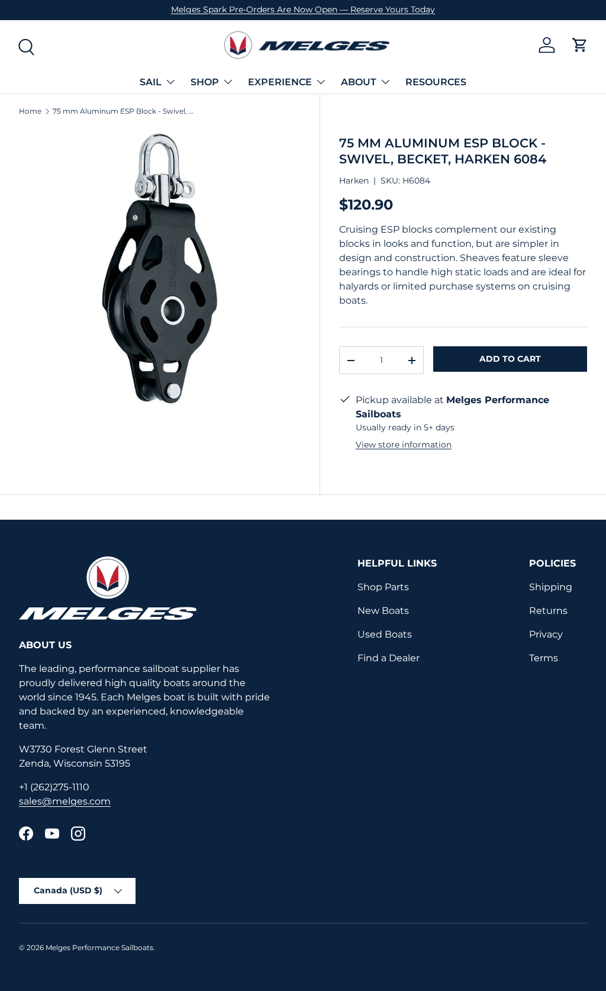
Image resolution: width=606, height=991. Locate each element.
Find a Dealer (388, 658)
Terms (543, 658)
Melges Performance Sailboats (99, 947)
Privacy (546, 634)
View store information (404, 444)
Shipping (550, 587)
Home (30, 111)
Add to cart (510, 358)
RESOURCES (435, 82)
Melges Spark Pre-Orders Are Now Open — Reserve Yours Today (303, 9)
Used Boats (384, 634)
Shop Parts (383, 587)
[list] (160, 269)
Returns (548, 610)
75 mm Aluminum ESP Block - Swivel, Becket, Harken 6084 (124, 111)
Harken (354, 180)
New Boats (383, 610)
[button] (580, 45)
